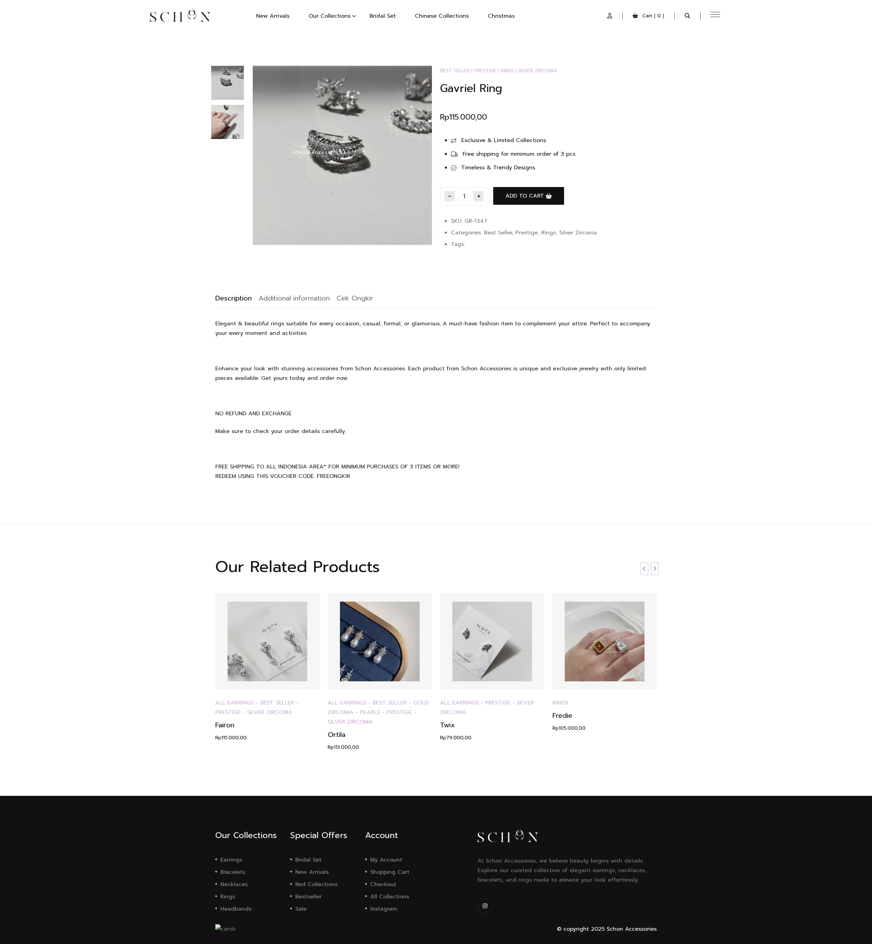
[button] (609, 16)
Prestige (485, 70)
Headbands (235, 909)
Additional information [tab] (294, 298)
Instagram (383, 909)
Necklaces (234, 884)
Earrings (231, 860)
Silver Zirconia (537, 70)
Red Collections (316, 884)
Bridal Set (308, 860)
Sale (301, 909)
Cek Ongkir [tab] (355, 298)
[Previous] (265, 144)
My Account (386, 860)
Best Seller (455, 70)
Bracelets (232, 872)
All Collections (389, 897)
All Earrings (234, 703)
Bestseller (308, 897)
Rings (507, 70)
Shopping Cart (389, 872)
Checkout (383, 884)
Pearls (370, 712)
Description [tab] (233, 298)
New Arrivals (312, 872)
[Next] (425, 144)
